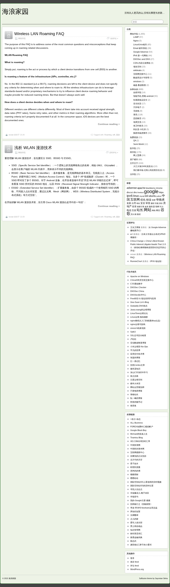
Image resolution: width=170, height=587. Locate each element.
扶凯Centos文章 (137, 365)
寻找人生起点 (136, 489)
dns (135, 192)
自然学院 (137, 92)
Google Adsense (140, 52)
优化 (143, 199)
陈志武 (133, 541)
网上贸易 (137, 155)
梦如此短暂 (135, 511)
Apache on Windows (139, 276)
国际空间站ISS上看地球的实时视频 (145, 482)
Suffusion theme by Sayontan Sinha (153, 578)
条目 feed (134, 562)
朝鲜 (157, 206)
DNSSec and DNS (141, 59)
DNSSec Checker (138, 287)
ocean (11, 135)
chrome (159, 188)
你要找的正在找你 (138, 456)
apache (141, 187)
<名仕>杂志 (135, 419)
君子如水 (134, 463)
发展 (129, 203)
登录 (132, 558)
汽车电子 (137, 107)
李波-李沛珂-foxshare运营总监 (143, 508)
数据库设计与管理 (141, 78)
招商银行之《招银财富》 (141, 504)
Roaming (108, 135)
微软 (152, 203)
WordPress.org (137, 569)
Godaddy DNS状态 (138, 306)
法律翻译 (134, 515)
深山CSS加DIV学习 (139, 372)
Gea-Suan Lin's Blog (139, 302)
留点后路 (134, 376)
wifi (114, 135)
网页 (158, 210)
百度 (134, 210)
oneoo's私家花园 (137, 328)
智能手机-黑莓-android (143, 96)
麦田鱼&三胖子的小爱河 (141, 545)
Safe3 (133, 332)
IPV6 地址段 (155, 261)
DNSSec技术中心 (138, 295)
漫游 (118, 135)
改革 (146, 207)
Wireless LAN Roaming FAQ (39, 33)
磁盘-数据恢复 (139, 85)
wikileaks (137, 70)
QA (134, 140)
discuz (130, 192)
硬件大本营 (135, 383)
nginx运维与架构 (137, 324)
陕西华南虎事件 (140, 133)
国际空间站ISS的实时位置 (141, 486)
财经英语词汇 (136, 533)
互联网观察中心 (137, 452)
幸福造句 (134, 497)
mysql (141, 196)
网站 (147, 210)
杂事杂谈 (134, 89)
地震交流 (137, 122)
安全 (142, 203)
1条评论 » (114, 38)
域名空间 (137, 67)
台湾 (133, 203)
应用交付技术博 (137, 354)
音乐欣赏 (137, 103)
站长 (140, 210)
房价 (161, 203)
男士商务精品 (136, 526)
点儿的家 (134, 519)
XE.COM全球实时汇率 (140, 441)
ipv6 (130, 195)
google (151, 191)
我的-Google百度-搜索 (140, 500)
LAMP (136, 37)
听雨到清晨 (135, 467)
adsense (132, 187)
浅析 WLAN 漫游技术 (33, 147)
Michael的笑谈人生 (138, 434)
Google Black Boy (138, 430)
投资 (134, 206)
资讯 (135, 114)
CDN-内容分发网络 (141, 63)
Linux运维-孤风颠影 (139, 317)
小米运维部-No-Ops (139, 346)
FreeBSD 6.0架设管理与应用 (143, 298)
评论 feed (134, 566)
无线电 (136, 111)
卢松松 (133, 339)
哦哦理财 (134, 474)
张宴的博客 (135, 357)
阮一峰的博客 (136, 398)
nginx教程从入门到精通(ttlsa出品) (145, 321)
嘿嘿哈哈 (134, 478)
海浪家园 (15, 11)
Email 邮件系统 (140, 48)
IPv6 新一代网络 (140, 55)
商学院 (133, 152)
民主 (162, 207)
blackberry (150, 188)
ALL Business (136, 423)
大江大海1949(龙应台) (143, 166)
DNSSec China (137, 291)
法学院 (133, 174)
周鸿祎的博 (135, 471)
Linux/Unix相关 (140, 44)
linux (136, 195)
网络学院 (22, 38)
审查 (148, 203)
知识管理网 (135, 530)
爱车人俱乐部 (136, 522)
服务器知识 (135, 369)
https (161, 192)
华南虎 (160, 199)
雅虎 (139, 214)
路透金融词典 (136, 537)
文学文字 (134, 163)
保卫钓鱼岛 (138, 126)
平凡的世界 (135, 350)
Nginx (136, 41)
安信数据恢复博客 (138, 343)
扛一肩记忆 (135, 361)
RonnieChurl (136, 261)
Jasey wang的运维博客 (140, 310)
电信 (129, 210)
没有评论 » (113, 153)
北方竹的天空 (136, 460)
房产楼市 (134, 159)
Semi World (138, 144)
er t (131, 234)
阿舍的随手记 (136, 402)
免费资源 (134, 137)
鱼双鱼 (133, 406)
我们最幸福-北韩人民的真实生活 (147, 170)
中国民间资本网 (137, 449)
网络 (154, 210)
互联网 (135, 199)
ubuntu (152, 195)
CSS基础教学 (136, 284)
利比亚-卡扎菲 (139, 129)
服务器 (152, 206)
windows (137, 81)
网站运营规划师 (137, 387)
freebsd (140, 192)
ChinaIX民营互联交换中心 (142, 280)
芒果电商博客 (136, 391)
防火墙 (133, 214)
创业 (148, 199)
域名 (138, 203)
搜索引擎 (140, 207)
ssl (146, 195)
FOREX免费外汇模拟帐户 (141, 426)
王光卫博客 (135, 227)
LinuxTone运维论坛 (139, 313)
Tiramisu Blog (136, 437)
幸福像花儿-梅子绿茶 (139, 493)
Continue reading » (109, 124)
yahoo (158, 196)
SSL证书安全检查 (138, 335)
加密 (154, 200)
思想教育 (137, 118)
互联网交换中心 (140, 74)
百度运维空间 (136, 380)
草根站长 (134, 394)
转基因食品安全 (140, 100)
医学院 (133, 148)
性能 (157, 203)
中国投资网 (135, 445)
